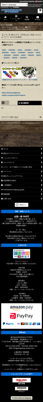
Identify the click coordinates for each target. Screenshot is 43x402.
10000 (14, 58)
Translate (16, 7)
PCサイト (23, 205)
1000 (4, 50)
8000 (38, 55)
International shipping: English (31, 1)
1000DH (11, 50)
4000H (30, 52)
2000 (20, 50)
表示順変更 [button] (25, 103)
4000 (13, 52)
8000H (6, 58)
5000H (16, 55)
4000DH (21, 52)
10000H (23, 58)
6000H (31, 55)
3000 (36, 50)
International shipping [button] (22, 398)
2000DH (28, 50)
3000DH (5, 52)
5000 (38, 52)
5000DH (7, 55)
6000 (23, 55)
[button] (27, 18)
